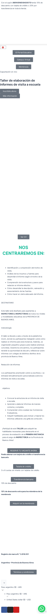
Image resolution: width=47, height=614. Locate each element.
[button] (23, 44)
